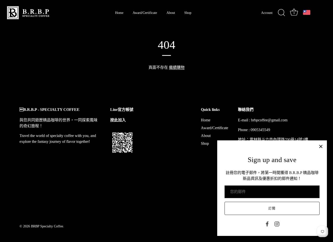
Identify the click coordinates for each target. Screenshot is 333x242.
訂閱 (271, 208)
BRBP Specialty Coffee (47, 226)
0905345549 (260, 130)
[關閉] (320, 146)
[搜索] (281, 12)
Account (267, 13)
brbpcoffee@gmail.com (269, 120)
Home (119, 13)
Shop (187, 13)
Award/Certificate (145, 13)
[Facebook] (267, 224)
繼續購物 (177, 67)
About (170, 13)
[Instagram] (276, 224)
